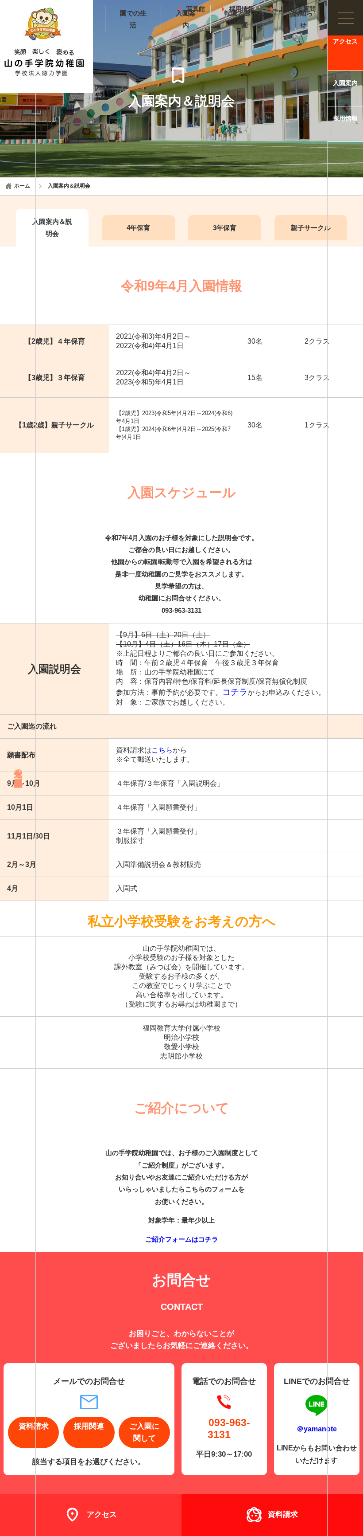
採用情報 (241, 7)
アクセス (345, 41)
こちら (162, 750)
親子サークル (311, 227)
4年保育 (138, 227)
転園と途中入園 (244, 19)
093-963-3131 (229, 1428)
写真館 (195, 7)
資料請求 (283, 1514)
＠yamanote (317, 1429)
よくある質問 (297, 7)
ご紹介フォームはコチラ (181, 1239)
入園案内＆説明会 (52, 227)
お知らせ (303, 19)
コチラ (234, 692)
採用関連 (89, 1426)
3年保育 (224, 227)
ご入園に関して (144, 1432)
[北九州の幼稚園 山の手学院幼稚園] (46, 46)
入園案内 (186, 19)
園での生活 (133, 19)
